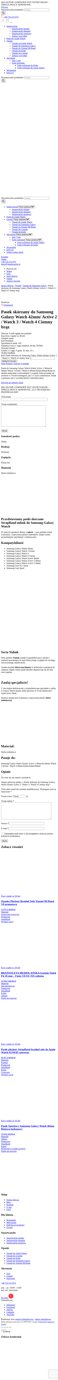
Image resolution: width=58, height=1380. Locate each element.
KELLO (10, 73)
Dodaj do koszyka (9, 361)
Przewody (10, 1278)
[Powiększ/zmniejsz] (10, 1327)
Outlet (3, 259)
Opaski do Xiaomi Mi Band (24, 48)
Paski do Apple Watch (15, 38)
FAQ (8, 1209)
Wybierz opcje (7, 922)
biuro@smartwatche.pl (10, 264)
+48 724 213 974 (11, 17)
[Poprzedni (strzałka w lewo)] (2, 1329)
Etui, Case (16, 60)
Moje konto (11, 1222)
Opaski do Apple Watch (22, 43)
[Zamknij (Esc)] (2, 1327)
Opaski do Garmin (20, 53)
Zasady (3, 1324)
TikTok (9, 1310)
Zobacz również (13, 281)
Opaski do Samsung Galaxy (24, 46)
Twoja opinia (7, 801)
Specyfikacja (11, 276)
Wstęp (9, 271)
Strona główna (7, 286)
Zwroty (9, 1227)
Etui (8, 1273)
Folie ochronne (18, 63)
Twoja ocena (7, 796)
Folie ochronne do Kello (27, 65)
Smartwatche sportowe (21, 33)
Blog (8, 1202)
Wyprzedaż (11, 70)
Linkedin (10, 1312)
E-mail (4, 828)
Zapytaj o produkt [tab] (21, 363)
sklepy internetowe (43, 1319)
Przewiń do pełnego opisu (12, 382)
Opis (8, 274)
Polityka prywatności (15, 1225)
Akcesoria (10, 58)
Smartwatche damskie (21, 31)
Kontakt (4, 257)
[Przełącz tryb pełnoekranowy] (7, 1327)
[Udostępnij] (5, 1327)
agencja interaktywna (24, 1319)
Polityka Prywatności (46, 1322)
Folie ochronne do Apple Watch (30, 68)
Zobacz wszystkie (19, 36)
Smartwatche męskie (20, 29)
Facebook (10, 1307)
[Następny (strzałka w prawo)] (5, 1329)
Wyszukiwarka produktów (12, 10)
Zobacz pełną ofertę (14, 252)
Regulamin (11, 1220)
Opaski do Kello (19, 51)
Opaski (9, 41)
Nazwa (5, 823)
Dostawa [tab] (9, 363)
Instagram (10, 1305)
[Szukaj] (3, 13)
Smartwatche (12, 26)
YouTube (10, 1314)
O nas (8, 1207)
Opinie (9, 278)
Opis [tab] (3, 363)
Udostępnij (8, 305)
